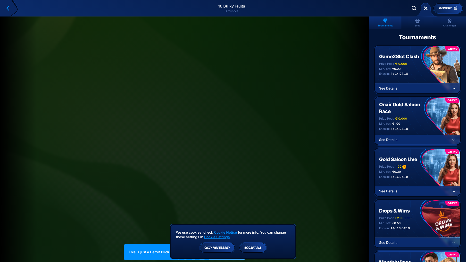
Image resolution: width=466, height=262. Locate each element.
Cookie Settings (217, 237)
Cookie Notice (225, 232)
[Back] (10, 8)
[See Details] (454, 88)
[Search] (414, 8)
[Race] (425, 8)
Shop (417, 25)
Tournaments (385, 25)
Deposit (445, 8)
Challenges (449, 25)
